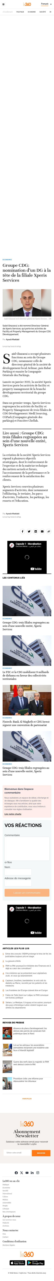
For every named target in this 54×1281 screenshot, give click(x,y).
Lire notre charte (12, 814)
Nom (7, 867)
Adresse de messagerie (18, 878)
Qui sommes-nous (9, 1220)
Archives (6, 1226)
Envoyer (41, 1153)
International (7, 1194)
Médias (5, 1200)
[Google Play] (36, 1262)
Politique (20, 12)
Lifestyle (6, 1209)
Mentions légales (9, 1245)
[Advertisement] (27, 135)
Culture (5, 1197)
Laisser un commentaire (27, 892)
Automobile (7, 1203)
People (5, 1206)
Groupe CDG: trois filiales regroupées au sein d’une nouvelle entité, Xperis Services (25, 439)
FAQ (4, 1234)
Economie (32, 12)
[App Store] (17, 1262)
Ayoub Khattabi (12, 339)
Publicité (6, 1223)
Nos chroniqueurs (9, 1212)
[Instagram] (37, 1172)
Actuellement (8, 12)
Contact (5, 1237)
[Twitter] (21, 1172)
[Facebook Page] (16, 1172)
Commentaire (12, 835)
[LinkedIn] (32, 1172)
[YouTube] (27, 1172)
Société (43, 12)
